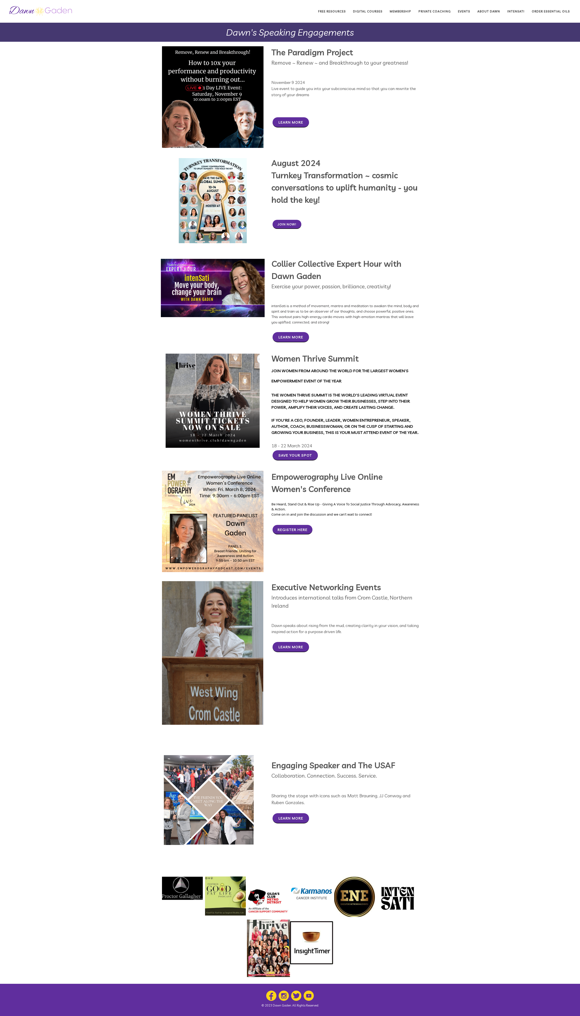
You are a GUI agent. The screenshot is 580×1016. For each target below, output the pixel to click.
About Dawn (488, 11)
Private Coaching (434, 11)
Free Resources (332, 11)
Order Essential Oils (551, 11)
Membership (400, 11)
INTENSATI (515, 11)
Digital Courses (367, 11)
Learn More (290, 122)
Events (464, 11)
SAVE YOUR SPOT (295, 455)
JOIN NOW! (287, 224)
